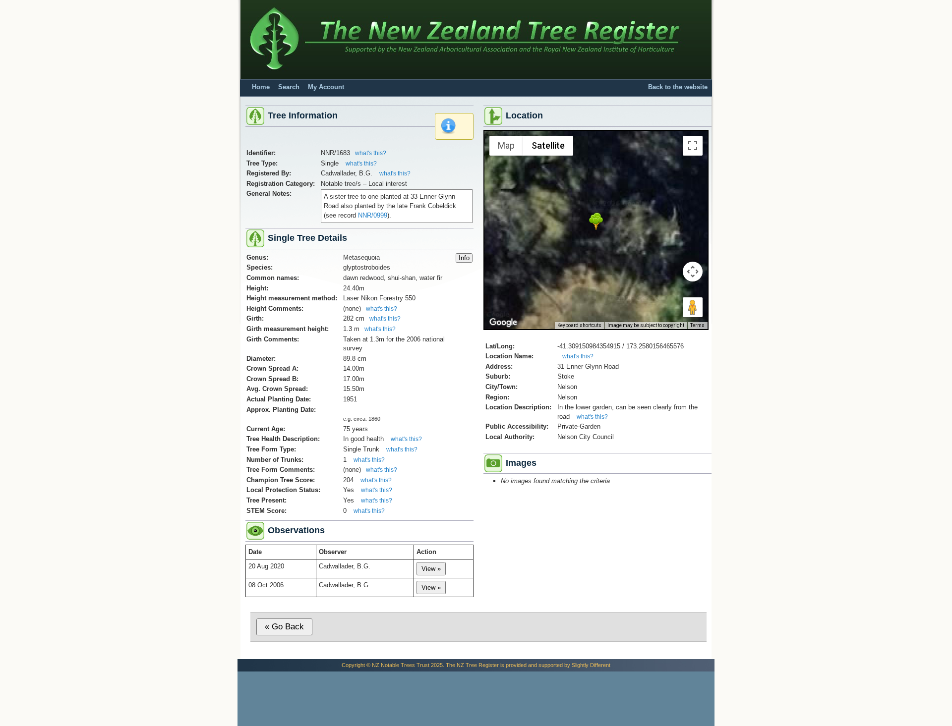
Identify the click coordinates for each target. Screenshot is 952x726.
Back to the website (678, 87)
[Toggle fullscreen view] (693, 146)
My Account (326, 87)
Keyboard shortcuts (579, 325)
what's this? (370, 153)
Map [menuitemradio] (506, 145)
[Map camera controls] (693, 271)
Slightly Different (591, 665)
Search (288, 87)
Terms (697, 325)
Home (261, 87)
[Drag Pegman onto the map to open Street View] (693, 307)
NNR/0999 (372, 215)
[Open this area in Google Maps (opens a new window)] (503, 322)
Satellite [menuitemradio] (548, 145)
